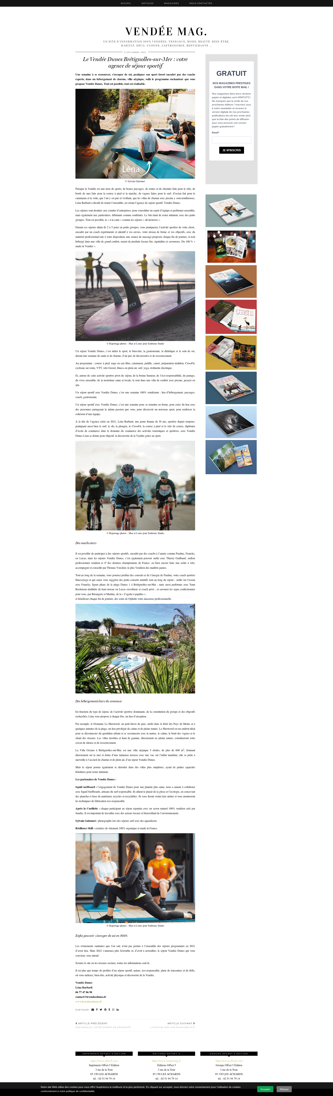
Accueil (126, 3)
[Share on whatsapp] (113, 1010)
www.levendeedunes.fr (88, 1001)
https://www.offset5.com (104, 1061)
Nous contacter (200, 3)
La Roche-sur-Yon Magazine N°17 (173, 1025)
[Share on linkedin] (118, 1010)
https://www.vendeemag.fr (166, 1061)
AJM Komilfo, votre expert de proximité (103, 1025)
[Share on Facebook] (97, 1010)
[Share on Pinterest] (105, 1010)
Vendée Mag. (166, 31)
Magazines (171, 3)
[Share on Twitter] (101, 1010)
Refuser (284, 1089)
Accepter (265, 1089)
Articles (148, 3)
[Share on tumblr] (109, 1010)
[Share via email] (93, 1010)
